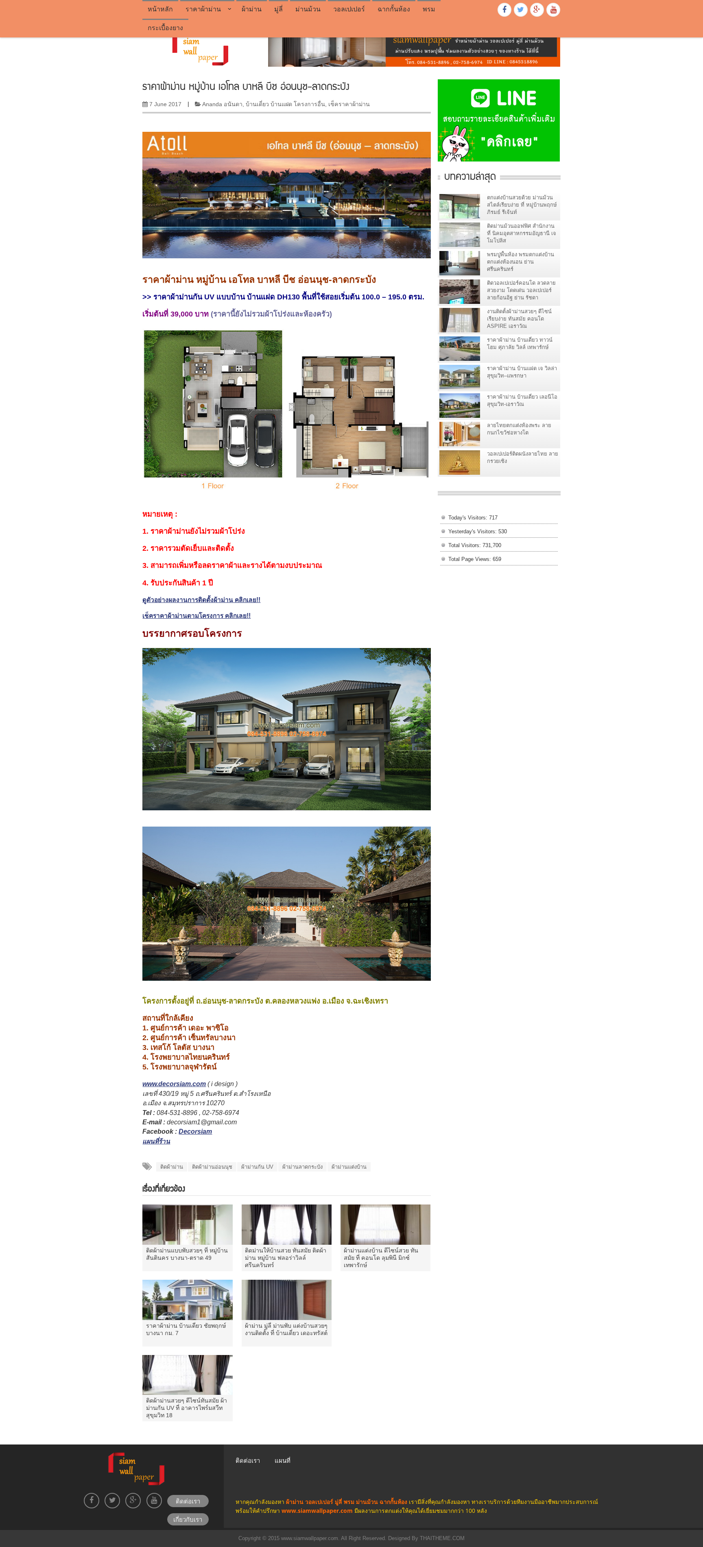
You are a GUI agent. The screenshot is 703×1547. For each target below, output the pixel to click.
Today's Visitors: (468, 518)
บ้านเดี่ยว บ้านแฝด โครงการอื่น (285, 104)
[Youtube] (553, 10)
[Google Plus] (537, 10)
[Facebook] (504, 10)
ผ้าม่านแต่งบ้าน (349, 1167)
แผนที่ (282, 1460)
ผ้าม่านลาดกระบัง (302, 1167)
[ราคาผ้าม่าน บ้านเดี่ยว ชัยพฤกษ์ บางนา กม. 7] (187, 1299)
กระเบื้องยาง (165, 27)
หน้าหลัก (160, 8)
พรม (429, 8)
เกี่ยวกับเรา (187, 1519)
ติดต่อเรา (248, 1460)
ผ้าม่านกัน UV (257, 1167)
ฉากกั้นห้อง (394, 8)
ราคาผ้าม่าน (203, 8)
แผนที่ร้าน (156, 1141)
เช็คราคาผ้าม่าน (349, 104)
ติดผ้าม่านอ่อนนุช (212, 1167)
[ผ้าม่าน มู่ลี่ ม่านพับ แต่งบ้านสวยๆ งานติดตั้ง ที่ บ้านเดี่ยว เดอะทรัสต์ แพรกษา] (287, 1299)
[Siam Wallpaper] (199, 48)
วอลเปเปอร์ (349, 8)
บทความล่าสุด (470, 175)
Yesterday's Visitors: (473, 531)
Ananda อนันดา (222, 104)
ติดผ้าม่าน (171, 1167)
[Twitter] (521, 10)
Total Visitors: (465, 545)
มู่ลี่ (278, 8)
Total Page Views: (470, 559)
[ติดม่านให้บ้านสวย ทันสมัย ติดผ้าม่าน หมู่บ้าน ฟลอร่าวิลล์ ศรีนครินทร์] (287, 1224)
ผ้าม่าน (252, 8)
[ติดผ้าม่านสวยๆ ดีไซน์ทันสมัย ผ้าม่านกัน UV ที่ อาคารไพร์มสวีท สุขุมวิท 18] (187, 1375)
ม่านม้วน (308, 8)
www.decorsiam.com (174, 1083)
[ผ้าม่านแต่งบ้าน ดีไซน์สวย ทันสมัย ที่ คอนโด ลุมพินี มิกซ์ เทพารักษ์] (386, 1224)
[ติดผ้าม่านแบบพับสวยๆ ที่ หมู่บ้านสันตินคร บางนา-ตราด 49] (187, 1224)
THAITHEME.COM (441, 1538)
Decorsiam (195, 1131)
